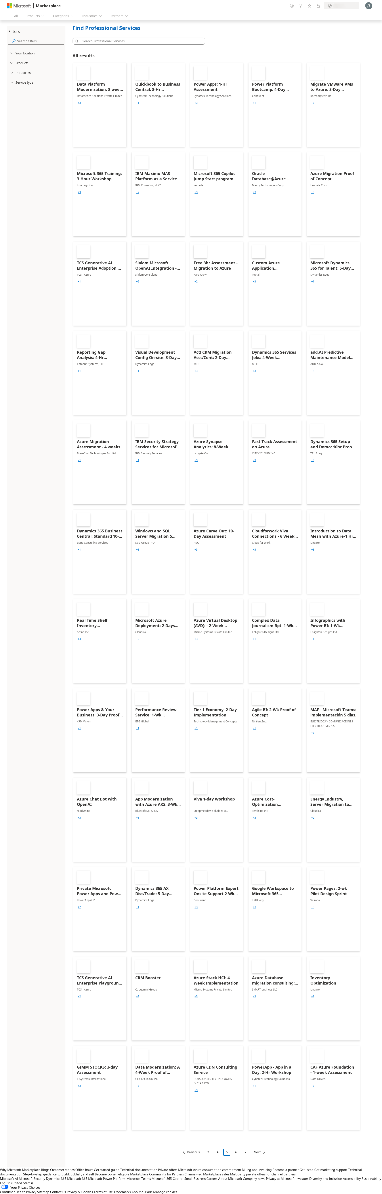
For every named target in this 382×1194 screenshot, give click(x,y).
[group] (79, 103)
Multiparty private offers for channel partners (263, 1174)
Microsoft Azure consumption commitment (210, 1169)
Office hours (84, 1169)
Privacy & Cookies (80, 1192)
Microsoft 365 (77, 1178)
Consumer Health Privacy (18, 1192)
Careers (211, 1178)
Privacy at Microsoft (280, 1178)
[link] (99, 105)
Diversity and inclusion (325, 1178)
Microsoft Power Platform (107, 1178)
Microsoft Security (32, 1178)
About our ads (142, 1192)
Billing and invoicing (257, 1169)
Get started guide (106, 1169)
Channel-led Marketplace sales (207, 1174)
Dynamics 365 (56, 1178)
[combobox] (140, 41)
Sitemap (43, 1192)
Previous (193, 1152)
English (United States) (16, 1183)
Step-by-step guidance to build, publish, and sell (58, 1174)
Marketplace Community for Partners (157, 1174)
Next (257, 1152)
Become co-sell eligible (112, 1174)
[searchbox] (40, 41)
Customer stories (62, 1169)
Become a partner (286, 1169)
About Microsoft (230, 1178)
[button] (75, 41)
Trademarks (122, 1192)
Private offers (167, 1169)
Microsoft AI (9, 1178)
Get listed (306, 1169)
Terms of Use (103, 1192)
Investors (302, 1178)
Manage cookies (165, 1192)
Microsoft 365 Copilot (167, 1178)
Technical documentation (138, 1169)
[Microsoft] (19, 5)
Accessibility (352, 1178)
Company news (254, 1178)
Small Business (195, 1178)
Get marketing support (330, 1169)
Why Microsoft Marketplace (20, 1169)
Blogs (45, 1169)
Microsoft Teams (138, 1178)
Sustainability (371, 1178)
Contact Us (58, 1192)
